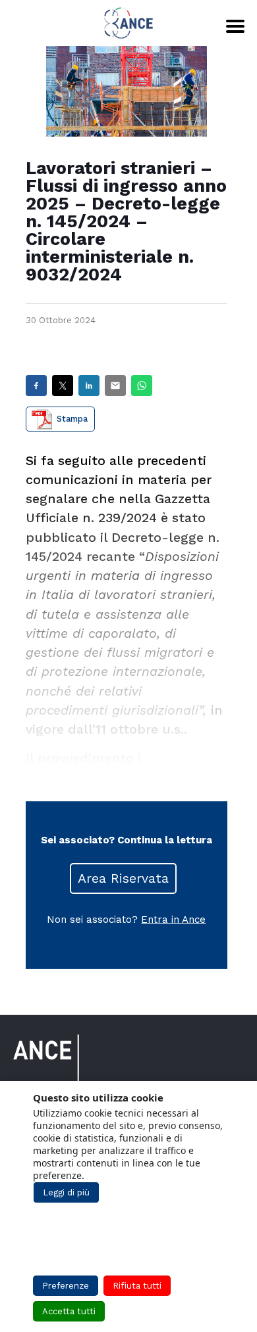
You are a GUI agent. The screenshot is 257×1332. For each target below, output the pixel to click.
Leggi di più (66, 1192)
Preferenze (65, 1286)
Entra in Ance (173, 919)
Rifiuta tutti (137, 1286)
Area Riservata (123, 878)
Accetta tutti (69, 1311)
